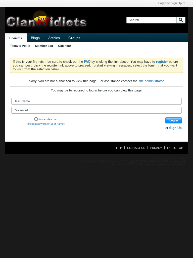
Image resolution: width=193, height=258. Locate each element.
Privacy (156, 147)
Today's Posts (20, 46)
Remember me (47, 119)
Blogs (35, 38)
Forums (15, 38)
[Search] (180, 20)
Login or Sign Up (170, 3)
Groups (74, 38)
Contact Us (136, 147)
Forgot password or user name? (45, 123)
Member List (44, 46)
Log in (173, 120)
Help (118, 147)
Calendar (64, 46)
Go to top (175, 147)
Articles (54, 38)
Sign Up (175, 128)
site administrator (150, 81)
